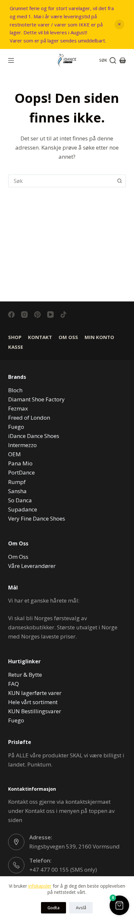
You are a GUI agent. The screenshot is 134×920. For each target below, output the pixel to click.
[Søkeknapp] (119, 181)
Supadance (22, 509)
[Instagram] (24, 314)
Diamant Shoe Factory (36, 399)
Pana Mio (20, 463)
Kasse (15, 347)
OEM (14, 454)
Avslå (81, 908)
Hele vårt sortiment (33, 702)
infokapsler (39, 886)
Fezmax (18, 408)
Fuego (16, 426)
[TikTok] (63, 314)
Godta (53, 908)
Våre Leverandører (32, 566)
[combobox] (61, 180)
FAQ (13, 683)
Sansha (17, 491)
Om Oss (68, 337)
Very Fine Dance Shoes (36, 518)
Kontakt (40, 337)
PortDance (21, 472)
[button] (119, 905)
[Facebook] (11, 314)
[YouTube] (50, 314)
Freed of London (29, 417)
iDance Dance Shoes (33, 436)
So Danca (20, 500)
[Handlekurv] (122, 60)
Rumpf (17, 482)
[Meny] (11, 60)
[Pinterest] (37, 314)
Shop (14, 337)
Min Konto (99, 337)
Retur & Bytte (25, 674)
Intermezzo (22, 445)
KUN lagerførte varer (34, 693)
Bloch (15, 390)
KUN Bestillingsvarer (34, 711)
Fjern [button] (119, 24)
